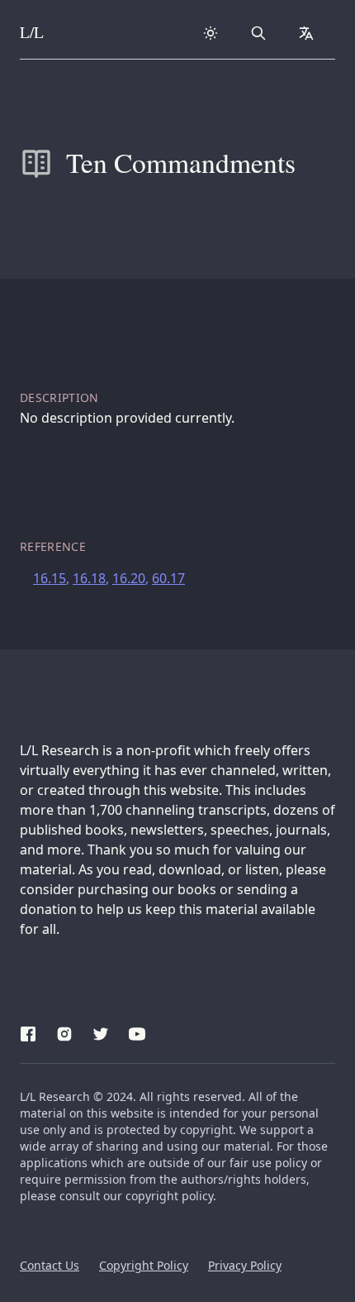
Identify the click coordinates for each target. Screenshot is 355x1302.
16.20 (128, 578)
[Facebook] (28, 1031)
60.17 (168, 578)
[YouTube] (137, 1031)
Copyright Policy (143, 1265)
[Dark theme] (211, 33)
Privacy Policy (245, 1265)
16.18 (89, 578)
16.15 (49, 578)
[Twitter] (100, 1031)
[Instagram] (64, 1031)
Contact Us (49, 1265)
